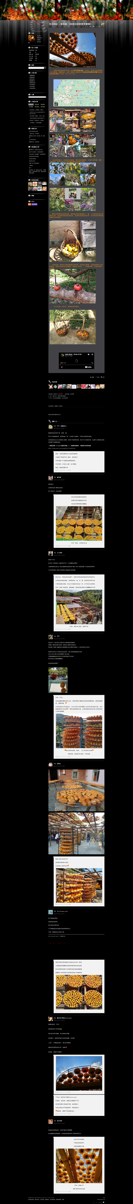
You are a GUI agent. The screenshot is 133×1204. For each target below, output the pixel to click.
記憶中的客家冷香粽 (33, 131)
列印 (103, 377)
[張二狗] (50, 386)
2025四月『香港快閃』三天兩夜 (36, 120)
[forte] (55, 386)
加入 (97, 1202)
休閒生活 (55, 394)
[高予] (93, 386)
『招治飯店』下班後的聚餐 (35, 122)
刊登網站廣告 (31, 1199)
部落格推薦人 (35, 180)
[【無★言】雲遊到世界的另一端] (83, 386)
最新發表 (31, 104)
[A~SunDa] (60, 386)
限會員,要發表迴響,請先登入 (54, 414)
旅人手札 (61, 394)
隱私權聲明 (58, 1199)
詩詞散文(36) (32, 82)
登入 (94, 1202)
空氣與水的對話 (32, 158)
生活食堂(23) (32, 88)
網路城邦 (101, 1202)
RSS (29, 204)
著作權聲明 (52, 1199)
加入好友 (39, 35)
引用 (98, 377)
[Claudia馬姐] (64, 386)
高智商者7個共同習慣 (34, 156)
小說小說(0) (32, 86)
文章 (72, 10)
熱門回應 (37, 106)
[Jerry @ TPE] (69, 386)
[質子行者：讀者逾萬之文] (74, 386)
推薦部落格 (39, 37)
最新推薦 (43, 104)
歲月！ (30, 167)
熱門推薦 (43, 106)
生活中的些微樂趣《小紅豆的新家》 (61, 398)
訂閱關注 (39, 39)
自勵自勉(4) (32, 77)
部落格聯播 (34, 204)
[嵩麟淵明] (97, 386)
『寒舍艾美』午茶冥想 (34, 133)
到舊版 (37, 11)
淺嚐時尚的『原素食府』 (34, 141)
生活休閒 (72, 394)
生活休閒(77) (32, 84)
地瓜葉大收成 (32, 161)
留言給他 (39, 41)
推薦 (93, 377)
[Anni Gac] (88, 386)
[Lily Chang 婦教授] (79, 386)
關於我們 (37, 1199)
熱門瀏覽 (31, 106)
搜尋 (45, 68)
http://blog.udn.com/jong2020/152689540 (61, 448)
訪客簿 (64, 6)
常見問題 (42, 1199)
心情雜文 (31, 165)
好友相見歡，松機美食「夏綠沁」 (55, 406)
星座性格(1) (32, 79)
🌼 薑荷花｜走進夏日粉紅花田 (36, 149)
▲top (104, 1197)
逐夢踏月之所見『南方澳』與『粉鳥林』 (37, 136)
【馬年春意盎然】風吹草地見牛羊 (36, 118)
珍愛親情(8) (32, 75)
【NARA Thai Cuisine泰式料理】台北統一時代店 (37, 113)
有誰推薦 (54, 382)
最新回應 (37, 104)
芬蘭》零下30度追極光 (34, 163)
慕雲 (31, 11)
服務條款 (47, 1199)
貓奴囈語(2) (32, 80)
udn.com (103, 1199)
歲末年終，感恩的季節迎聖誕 (59, 396)
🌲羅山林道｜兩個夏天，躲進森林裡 (37, 154)
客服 (63, 1199)
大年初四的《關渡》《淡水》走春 (36, 116)
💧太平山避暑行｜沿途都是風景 (36, 151)
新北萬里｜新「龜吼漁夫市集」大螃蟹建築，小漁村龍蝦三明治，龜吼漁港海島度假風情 (37, 171)
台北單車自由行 (32, 139)
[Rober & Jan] (102, 386)
